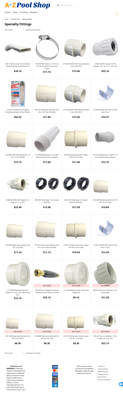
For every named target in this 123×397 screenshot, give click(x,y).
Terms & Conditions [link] (104, 380)
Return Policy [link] (102, 377)
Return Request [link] (103, 371)
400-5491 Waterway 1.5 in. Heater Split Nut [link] (47, 201)
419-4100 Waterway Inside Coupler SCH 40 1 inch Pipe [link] (76, 337)
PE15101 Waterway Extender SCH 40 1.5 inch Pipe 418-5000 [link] (47, 246)
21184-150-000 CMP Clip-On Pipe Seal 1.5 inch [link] (105, 246)
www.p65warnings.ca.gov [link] (16, 390)
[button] (114, 14)
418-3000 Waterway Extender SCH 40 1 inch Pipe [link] (17, 246)
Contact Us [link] (101, 366)
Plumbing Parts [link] (15, 19)
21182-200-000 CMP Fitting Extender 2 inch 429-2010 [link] (76, 65)
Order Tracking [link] (103, 369)
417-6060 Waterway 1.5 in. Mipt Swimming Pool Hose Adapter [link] (46, 156)
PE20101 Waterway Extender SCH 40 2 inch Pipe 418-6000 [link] (47, 111)
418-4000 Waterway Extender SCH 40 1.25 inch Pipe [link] (47, 337)
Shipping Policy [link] (103, 374)
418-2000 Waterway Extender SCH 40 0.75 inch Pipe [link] (105, 201)
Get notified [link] (46, 302)
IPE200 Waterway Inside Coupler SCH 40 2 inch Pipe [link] (76, 156)
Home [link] (6, 19)
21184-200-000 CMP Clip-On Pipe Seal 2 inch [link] (105, 111)
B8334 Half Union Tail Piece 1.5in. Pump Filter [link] (105, 291)
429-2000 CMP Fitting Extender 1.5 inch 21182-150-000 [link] (17, 156)
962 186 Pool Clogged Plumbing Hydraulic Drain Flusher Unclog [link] (47, 291)
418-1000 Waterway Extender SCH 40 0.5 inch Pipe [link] (17, 337)
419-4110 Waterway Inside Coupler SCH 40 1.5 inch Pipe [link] (76, 246)
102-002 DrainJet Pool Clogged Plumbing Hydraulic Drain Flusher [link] (17, 111)
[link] (121, 384)
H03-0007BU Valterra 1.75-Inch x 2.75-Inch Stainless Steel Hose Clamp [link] (47, 66)
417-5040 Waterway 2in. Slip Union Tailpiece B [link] (76, 291)
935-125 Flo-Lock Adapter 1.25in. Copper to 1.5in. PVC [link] (105, 337)
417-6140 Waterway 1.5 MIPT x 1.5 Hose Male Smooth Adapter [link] (105, 156)
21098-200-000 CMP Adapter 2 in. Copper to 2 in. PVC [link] (18, 201)
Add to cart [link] (17, 76)
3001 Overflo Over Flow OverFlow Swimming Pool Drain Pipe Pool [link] (17, 65)
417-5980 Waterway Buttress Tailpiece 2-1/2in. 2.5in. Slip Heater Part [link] (17, 292)
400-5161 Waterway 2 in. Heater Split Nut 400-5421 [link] (76, 201)
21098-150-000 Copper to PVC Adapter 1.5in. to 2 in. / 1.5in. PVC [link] (105, 65)
